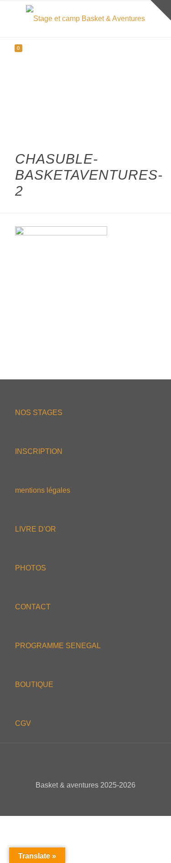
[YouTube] (92, 801)
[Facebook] (67, 801)
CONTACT (33, 607)
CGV (23, 723)
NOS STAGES (38, 412)
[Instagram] (104, 801)
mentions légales (42, 490)
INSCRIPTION (38, 451)
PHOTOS (30, 568)
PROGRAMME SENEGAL (58, 646)
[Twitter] (79, 801)
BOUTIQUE (34, 684)
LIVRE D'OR (35, 529)
